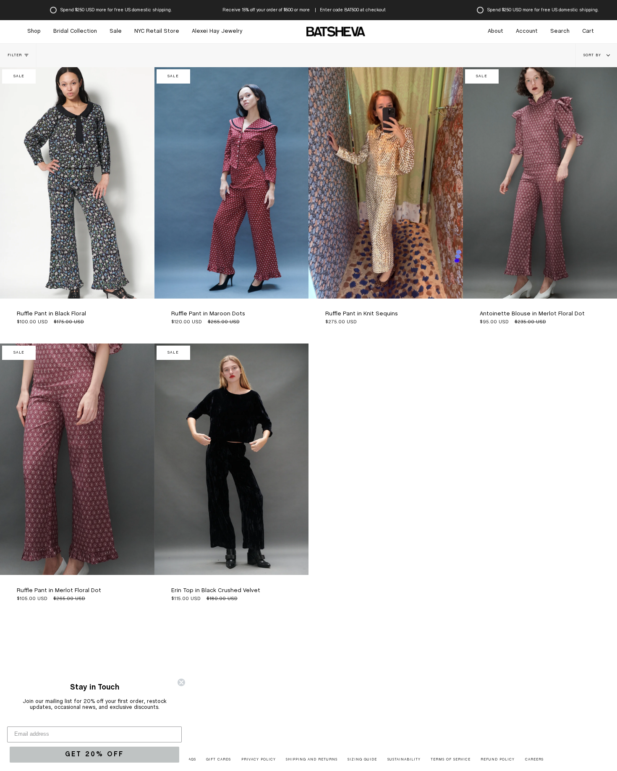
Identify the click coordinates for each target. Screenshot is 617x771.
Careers (534, 759)
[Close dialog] (181, 682)
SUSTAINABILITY (404, 759)
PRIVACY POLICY (258, 759)
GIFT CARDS (218, 759)
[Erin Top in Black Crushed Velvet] (231, 459)
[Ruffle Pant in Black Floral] (77, 183)
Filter (15, 55)
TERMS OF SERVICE (451, 759)
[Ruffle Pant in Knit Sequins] (385, 183)
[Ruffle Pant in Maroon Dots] (231, 183)
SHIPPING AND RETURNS (311, 759)
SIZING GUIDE (362, 759)
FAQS (191, 759)
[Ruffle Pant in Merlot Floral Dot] (77, 459)
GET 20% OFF (94, 754)
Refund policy (498, 759)
